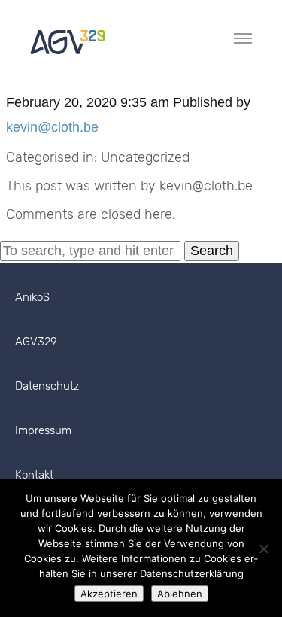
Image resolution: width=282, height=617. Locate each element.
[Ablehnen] (263, 548)
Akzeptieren (109, 594)
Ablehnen (179, 594)
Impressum (43, 430)
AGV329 (36, 341)
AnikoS (32, 297)
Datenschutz (47, 386)
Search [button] (211, 250)
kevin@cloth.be (52, 127)
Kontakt (34, 475)
